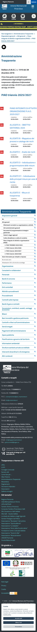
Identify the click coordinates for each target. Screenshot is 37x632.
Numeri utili (5, 472)
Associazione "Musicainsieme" (11, 535)
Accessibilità (5, 593)
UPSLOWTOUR (6, 504)
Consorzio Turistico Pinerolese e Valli (13, 509)
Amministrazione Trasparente (10, 479)
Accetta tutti (18, 618)
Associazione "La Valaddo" (10, 526)
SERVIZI (33, 2)
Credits (3, 589)
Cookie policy (7, 614)
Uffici (3, 465)
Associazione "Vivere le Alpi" (10, 533)
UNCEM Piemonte (7, 538)
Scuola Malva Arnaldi (8, 540)
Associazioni (5, 489)
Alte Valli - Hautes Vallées (9, 514)
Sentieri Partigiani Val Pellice (10, 518)
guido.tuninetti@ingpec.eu (12, 442)
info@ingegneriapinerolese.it (14, 440)
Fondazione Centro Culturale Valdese (13, 530)
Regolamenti (5, 484)
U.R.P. (3, 467)
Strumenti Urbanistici (8, 486)
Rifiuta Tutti (18, 622)
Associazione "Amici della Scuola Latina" (14, 528)
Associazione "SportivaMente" (11, 523)
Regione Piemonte (8, 2)
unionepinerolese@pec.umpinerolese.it (16, 397)
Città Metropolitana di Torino (10, 502)
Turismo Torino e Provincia (9, 506)
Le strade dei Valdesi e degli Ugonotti (13, 516)
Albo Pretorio (5, 477)
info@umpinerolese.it (11, 400)
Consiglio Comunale (7, 470)
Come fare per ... (6, 474)
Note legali (4, 582)
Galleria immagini (7, 491)
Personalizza (18, 626)
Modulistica (5, 482)
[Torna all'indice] (3, 47)
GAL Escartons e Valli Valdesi (10, 511)
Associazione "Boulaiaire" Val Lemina (13, 521)
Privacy (3, 585)
